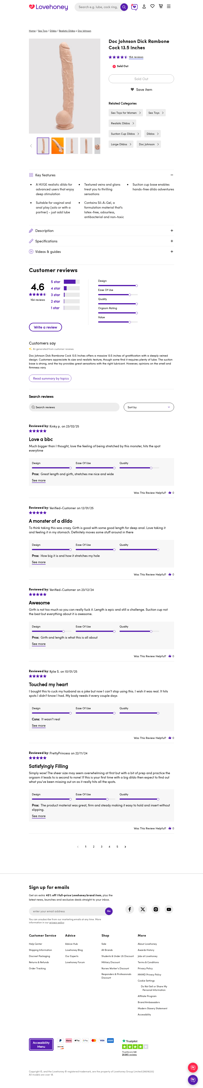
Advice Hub (71, 943)
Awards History (146, 949)
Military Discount (111, 962)
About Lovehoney (147, 943)
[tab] (47, 977)
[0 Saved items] (152, 6)
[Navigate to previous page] (78, 846)
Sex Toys (42, 30)
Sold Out (141, 78)
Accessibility (144, 1014)
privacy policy (56, 922)
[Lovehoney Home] (48, 7)
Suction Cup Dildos (123, 134)
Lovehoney (101, 18)
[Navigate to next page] (125, 846)
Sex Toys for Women (124, 113)
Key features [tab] (45, 175)
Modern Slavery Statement (152, 1008)
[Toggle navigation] (168, 6)
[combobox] (101, 7)
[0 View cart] (161, 6)
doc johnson (84, 30)
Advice (70, 935)
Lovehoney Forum (75, 962)
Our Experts (71, 956)
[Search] (124, 7)
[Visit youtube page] (169, 909)
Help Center (35, 943)
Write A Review (45, 327)
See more (39, 480)
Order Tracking (37, 968)
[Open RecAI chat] (193, 1068)
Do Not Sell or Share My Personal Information (154, 988)
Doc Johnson (147, 144)
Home (32, 30)
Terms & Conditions (148, 962)
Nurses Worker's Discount (115, 968)
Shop (105, 935)
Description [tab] (44, 230)
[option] (64, 86)
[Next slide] (98, 146)
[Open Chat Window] (193, 1080)
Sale (104, 943)
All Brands (107, 949)
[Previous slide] (31, 146)
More (142, 935)
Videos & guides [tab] (48, 251)
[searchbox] (77, 407)
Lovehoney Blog (74, 949)
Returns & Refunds (39, 962)
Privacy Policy (145, 968)
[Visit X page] (142, 909)
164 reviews (136, 57)
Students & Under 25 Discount (118, 956)
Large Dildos (119, 144)
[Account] (144, 6)
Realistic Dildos (67, 30)
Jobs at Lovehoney (147, 956)
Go (109, 911)
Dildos (53, 30)
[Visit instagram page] (155, 909)
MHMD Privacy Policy (149, 974)
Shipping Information (40, 949)
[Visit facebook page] (129, 909)
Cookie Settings (146, 980)
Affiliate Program (147, 996)
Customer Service (42, 935)
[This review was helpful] (170, 493)
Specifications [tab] (46, 241)
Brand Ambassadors (149, 1002)
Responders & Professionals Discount (116, 975)
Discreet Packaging (39, 956)
